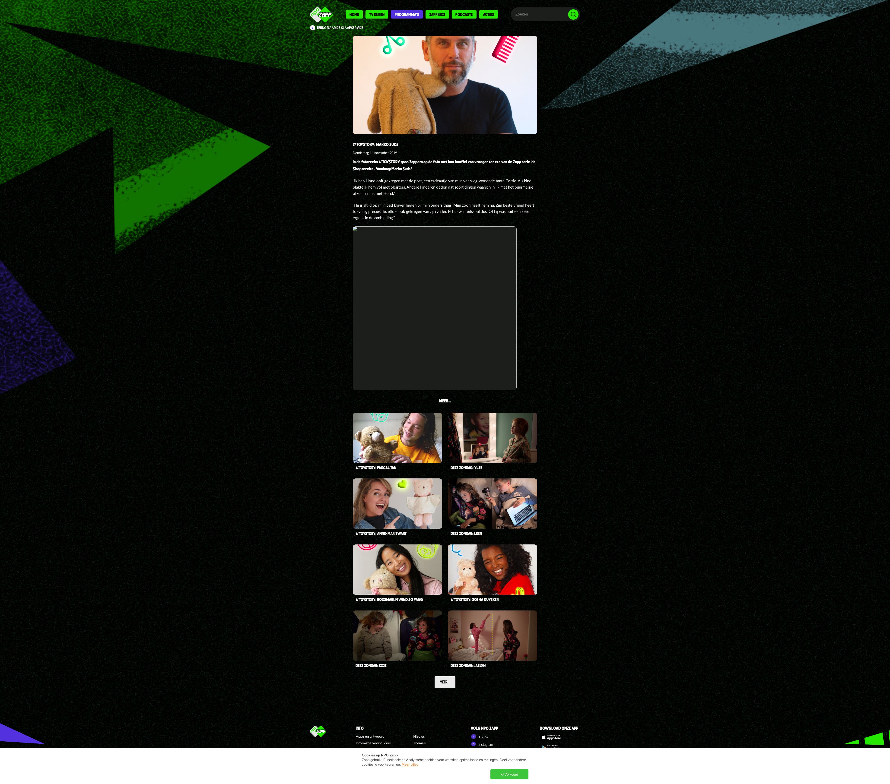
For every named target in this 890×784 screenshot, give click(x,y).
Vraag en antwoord (370, 736)
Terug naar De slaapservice (340, 28)
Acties (488, 14)
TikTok (483, 737)
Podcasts (464, 14)
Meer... (445, 681)
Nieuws (419, 736)
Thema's (419, 743)
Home (354, 14)
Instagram (485, 744)
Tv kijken (377, 14)
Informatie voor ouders (373, 743)
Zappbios (437, 14)
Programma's (407, 14)
